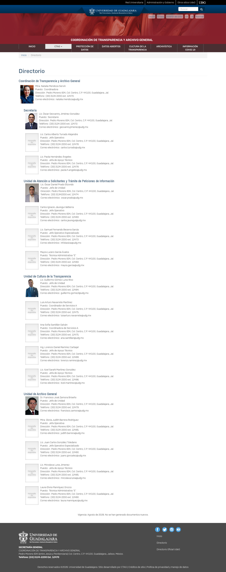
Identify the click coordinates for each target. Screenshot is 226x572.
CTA (123, 567)
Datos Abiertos (111, 46)
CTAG (57, 46)
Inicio (32, 46)
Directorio (162, 542)
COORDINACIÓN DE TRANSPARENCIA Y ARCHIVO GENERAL (112, 40)
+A (186, 16)
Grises (160, 16)
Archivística (164, 46)
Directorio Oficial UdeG (168, 549)
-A (192, 16)
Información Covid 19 (190, 48)
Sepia (152, 16)
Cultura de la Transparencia (137, 48)
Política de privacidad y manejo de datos (167, 567)
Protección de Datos (84, 48)
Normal (199, 16)
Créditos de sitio (136, 567)
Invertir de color (174, 16)
